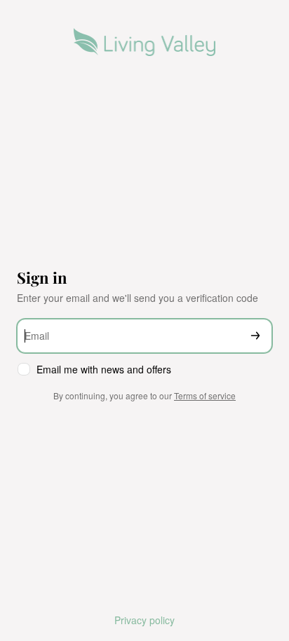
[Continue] (255, 336)
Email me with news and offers (103, 369)
